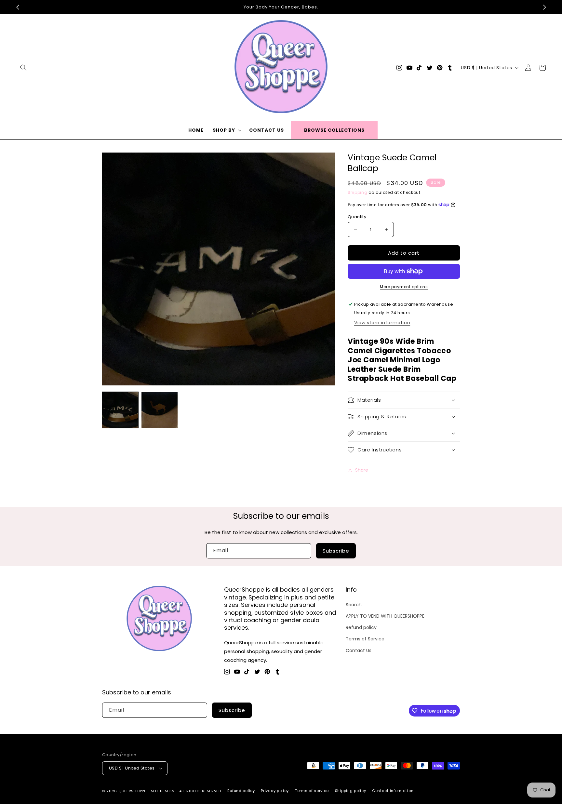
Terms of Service (365, 639)
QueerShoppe (132, 791)
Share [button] (361, 470)
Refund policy (361, 627)
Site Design (163, 791)
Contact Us (358, 650)
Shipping (358, 192)
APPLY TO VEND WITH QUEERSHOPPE (385, 616)
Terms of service (312, 790)
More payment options (404, 286)
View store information (382, 322)
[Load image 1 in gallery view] (120, 410)
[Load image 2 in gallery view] (159, 410)
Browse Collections (334, 130)
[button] (23, 67)
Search (354, 604)
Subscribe (336, 550)
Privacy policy (275, 790)
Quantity (357, 217)
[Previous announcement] (17, 7)
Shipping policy (350, 790)
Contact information (392, 790)
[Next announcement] (544, 7)
